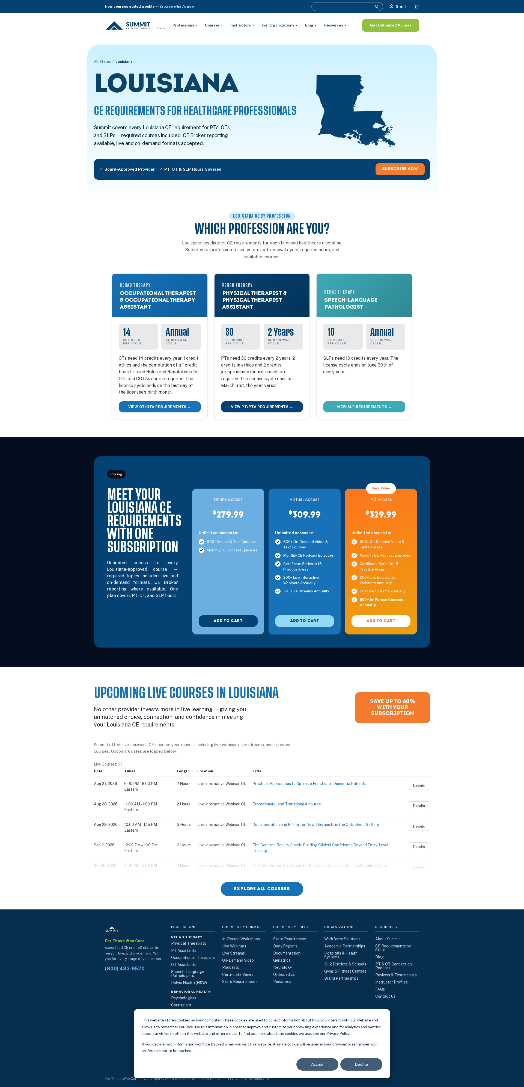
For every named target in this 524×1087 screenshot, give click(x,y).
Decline (361, 1064)
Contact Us (385, 996)
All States (102, 61)
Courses (214, 25)
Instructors (242, 25)
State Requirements (240, 981)
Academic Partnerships (344, 946)
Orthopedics (284, 974)
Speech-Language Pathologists (187, 974)
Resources (335, 25)
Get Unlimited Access (391, 25)
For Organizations (279, 25)
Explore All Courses (262, 889)
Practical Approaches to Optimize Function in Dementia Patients (309, 783)
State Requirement (290, 939)
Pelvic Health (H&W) (189, 982)
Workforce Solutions (342, 939)
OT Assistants (183, 964)
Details (419, 785)
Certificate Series (237, 974)
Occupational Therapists (193, 957)
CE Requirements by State (393, 948)
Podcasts (230, 967)
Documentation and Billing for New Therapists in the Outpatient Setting (315, 824)
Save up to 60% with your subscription (392, 707)
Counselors (181, 1005)
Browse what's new (176, 6)
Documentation (286, 953)
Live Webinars (234, 946)
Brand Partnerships (341, 978)
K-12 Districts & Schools (345, 964)
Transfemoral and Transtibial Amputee (286, 804)
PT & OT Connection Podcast (393, 966)
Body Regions (285, 946)
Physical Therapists (188, 943)
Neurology (282, 967)
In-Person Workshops (241, 939)
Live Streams (233, 953)
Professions (184, 25)
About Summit (387, 939)
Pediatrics (282, 981)
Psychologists (183, 998)
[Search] (377, 7)
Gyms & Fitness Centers (345, 971)
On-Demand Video (238, 960)
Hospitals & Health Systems (341, 955)
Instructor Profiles (391, 982)
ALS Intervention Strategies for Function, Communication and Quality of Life (319, 865)
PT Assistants (183, 950)
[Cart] (417, 6)
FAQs (380, 989)
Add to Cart (228, 621)
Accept (317, 1064)
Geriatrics (281, 960)
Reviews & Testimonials (396, 975)
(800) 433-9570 (125, 968)
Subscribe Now (400, 169)
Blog (310, 25)
